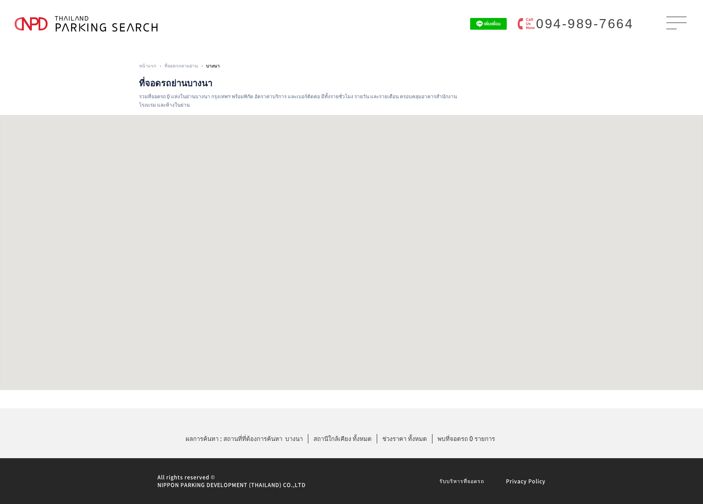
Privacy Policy (526, 481)
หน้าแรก (147, 65)
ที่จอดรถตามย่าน (181, 65)
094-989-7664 (584, 23)
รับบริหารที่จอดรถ (461, 481)
